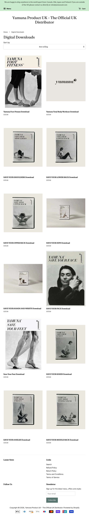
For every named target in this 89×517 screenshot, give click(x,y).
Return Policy (51, 471)
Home (5, 32)
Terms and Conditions (54, 474)
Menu (8, 9)
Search (49, 464)
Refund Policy (51, 468)
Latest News (8, 460)
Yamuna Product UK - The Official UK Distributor (44, 20)
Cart (84, 9)
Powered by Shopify (71, 508)
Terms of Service (52, 477)
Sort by (6, 42)
